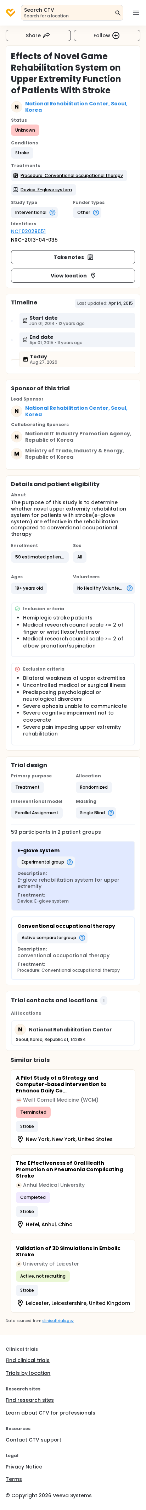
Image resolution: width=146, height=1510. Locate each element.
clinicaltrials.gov (57, 1320)
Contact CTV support (33, 1439)
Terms (14, 1479)
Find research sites (30, 1400)
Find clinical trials (28, 1360)
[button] (22, 153)
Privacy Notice (24, 1466)
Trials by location (28, 1373)
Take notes (69, 257)
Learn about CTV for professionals (50, 1412)
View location (69, 275)
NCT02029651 (28, 231)
